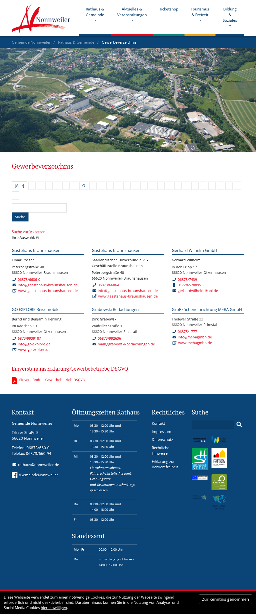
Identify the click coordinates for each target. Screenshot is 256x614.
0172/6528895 (189, 285)
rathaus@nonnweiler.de (38, 464)
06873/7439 (187, 279)
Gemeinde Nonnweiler (32, 42)
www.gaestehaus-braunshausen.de (48, 290)
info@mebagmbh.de (195, 337)
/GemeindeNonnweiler (38, 474)
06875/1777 (187, 331)
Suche (20, 216)
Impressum (161, 431)
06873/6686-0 (29, 279)
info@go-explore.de (34, 344)
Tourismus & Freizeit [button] (200, 11)
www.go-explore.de (34, 349)
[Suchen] (239, 424)
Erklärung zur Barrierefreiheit (165, 464)
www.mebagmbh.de (195, 342)
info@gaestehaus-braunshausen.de (48, 285)
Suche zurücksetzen (29, 231)
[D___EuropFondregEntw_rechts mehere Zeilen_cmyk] (200, 477)
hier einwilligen (54, 607)
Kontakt (158, 423)
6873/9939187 (29, 338)
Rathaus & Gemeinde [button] (95, 11)
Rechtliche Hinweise (160, 450)
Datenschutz (162, 439)
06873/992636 (109, 338)
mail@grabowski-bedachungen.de (126, 344)
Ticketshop (168, 8)
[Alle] (19, 185)
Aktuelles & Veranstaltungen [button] (132, 11)
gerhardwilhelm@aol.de (198, 290)
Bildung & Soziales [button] (230, 14)
